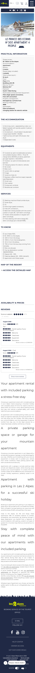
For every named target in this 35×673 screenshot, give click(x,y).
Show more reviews (17, 376)
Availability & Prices (21, 10)
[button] (22, 3)
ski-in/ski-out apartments (11, 567)
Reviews (25, 10)
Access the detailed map (17, 270)
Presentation (14, 10)
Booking (10, 10)
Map (17, 10)
